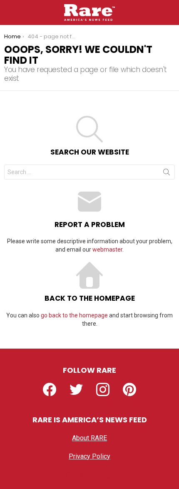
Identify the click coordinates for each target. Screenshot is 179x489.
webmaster (107, 249)
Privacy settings (89, 475)
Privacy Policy (89, 456)
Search (166, 174)
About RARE (89, 438)
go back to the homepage (74, 315)
